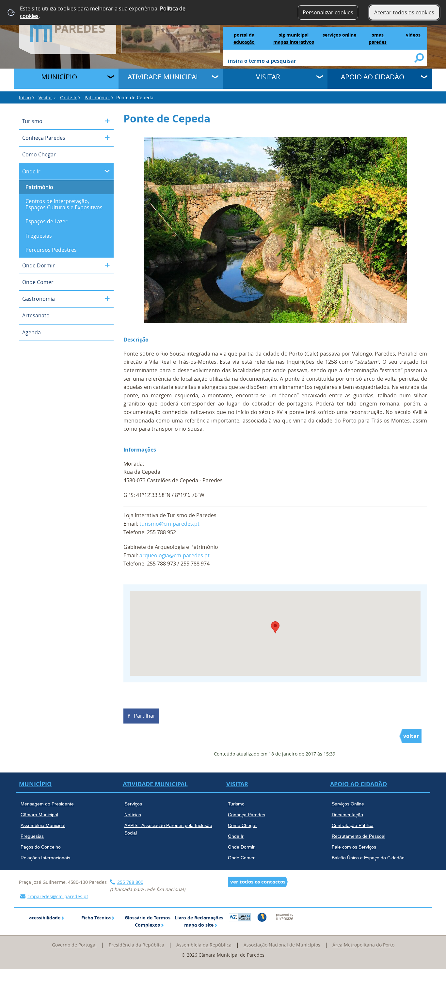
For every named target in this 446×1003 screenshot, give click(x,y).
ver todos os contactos (257, 881)
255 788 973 (161, 563)
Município (59, 76)
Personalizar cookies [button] (328, 12)
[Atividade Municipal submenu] (216, 78)
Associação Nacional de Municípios (282, 945)
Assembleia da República (203, 945)
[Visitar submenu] (320, 78)
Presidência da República (136, 945)
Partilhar (144, 715)
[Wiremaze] (284, 916)
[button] (275, 627)
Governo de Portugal (74, 945)
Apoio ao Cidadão (372, 76)
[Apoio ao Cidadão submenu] (425, 78)
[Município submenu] (111, 78)
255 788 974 (195, 563)
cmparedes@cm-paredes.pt (57, 896)
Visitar (268, 76)
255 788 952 (161, 532)
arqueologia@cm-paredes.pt (174, 555)
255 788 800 (130, 882)
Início (25, 97)
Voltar (411, 736)
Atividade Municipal (163, 76)
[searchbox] (321, 61)
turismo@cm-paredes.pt (169, 523)
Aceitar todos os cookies (404, 12)
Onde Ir (68, 97)
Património (97, 97)
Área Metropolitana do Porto (363, 945)
